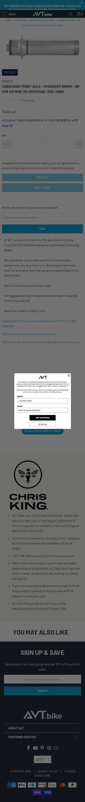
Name (20, 396)
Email (19, 406)
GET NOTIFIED (42, 417)
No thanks (42, 424)
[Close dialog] (68, 375)
